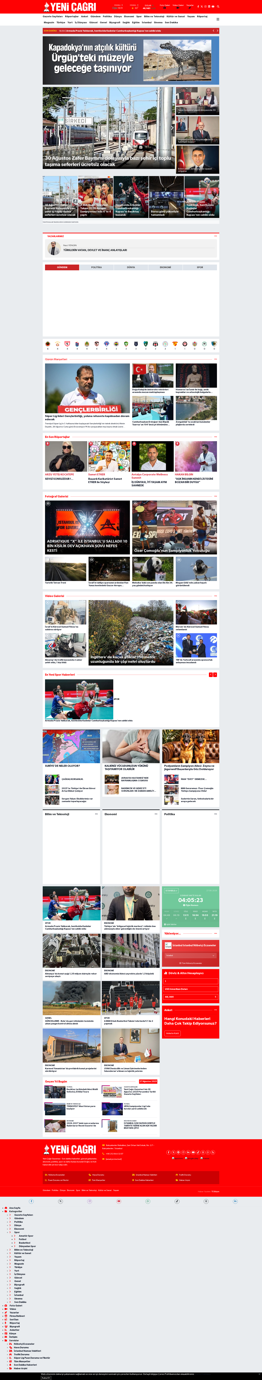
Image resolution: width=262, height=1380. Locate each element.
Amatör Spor (26, 1236)
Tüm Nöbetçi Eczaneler (192, 963)
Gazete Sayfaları (53, 16)
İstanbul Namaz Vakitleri (146, 1175)
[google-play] (191, 1158)
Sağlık (126, 22)
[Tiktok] (198, 1152)
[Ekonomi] (156, 814)
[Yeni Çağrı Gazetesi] (70, 7)
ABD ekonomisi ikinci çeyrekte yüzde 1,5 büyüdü (129, 974)
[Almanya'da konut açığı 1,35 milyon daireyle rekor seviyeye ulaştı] (72, 951)
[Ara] (218, 7)
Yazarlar (14, 1312)
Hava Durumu (98, 1175)
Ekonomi (129, 16)
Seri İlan (13, 1319)
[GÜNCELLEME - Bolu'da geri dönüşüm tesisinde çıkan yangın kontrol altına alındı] (72, 998)
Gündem (95, 16)
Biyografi (114, 22)
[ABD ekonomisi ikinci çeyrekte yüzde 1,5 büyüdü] (131, 951)
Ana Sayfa (14, 1208)
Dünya (118, 16)
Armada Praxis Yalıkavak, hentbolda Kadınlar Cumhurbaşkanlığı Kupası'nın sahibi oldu (89, 721)
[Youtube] (193, 1152)
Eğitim (136, 22)
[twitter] (60, 1201)
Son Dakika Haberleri (144, 1180)
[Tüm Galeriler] (215, 496)
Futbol (22, 1239)
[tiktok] (177, 1201)
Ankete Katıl (172, 1033)
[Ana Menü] (218, 20)
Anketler (14, 1330)
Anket (84, 16)
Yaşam (191, 16)
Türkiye (60, 22)
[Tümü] (215, 437)
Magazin (49, 22)
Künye (12, 1333)
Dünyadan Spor (27, 1246)
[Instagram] (183, 1152)
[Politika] (215, 814)
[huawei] (205, 1158)
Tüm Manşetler (98, 1180)
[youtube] (118, 1201)
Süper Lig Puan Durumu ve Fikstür (32, 1358)
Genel (103, 22)
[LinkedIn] (188, 1152)
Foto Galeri (15, 1305)
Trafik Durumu (185, 1175)
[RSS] (213, 1152)
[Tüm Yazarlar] (215, 236)
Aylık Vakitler (171, 924)
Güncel (93, 22)
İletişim (13, 1337)
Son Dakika (171, 22)
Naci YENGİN (70, 245)
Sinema (158, 22)
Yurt (70, 22)
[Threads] (203, 1152)
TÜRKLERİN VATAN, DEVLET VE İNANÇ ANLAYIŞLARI (95, 250)
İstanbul (147, 22)
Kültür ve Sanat (176, 16)
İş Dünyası (81, 22)
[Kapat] (260, 1374)
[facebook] (31, 1201)
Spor (139, 16)
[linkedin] (235, 1201)
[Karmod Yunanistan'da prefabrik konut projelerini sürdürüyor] (72, 1046)
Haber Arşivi (184, 1180)
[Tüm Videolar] (215, 596)
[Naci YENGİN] (54, 248)
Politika (107, 16)
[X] (173, 1152)
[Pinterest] (178, 1152)
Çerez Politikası (203, 1374)
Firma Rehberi (17, 1316)
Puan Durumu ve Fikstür (58, 1180)
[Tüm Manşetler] (215, 359)
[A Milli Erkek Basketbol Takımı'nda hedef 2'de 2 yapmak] (131, 998)
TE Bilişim (215, 1192)
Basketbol (24, 1243)
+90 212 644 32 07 (114, 1154)
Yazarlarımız (55, 236)
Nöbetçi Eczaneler (56, 1175)
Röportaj (202, 16)
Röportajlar (72, 16)
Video (12, 1309)
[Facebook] (168, 1152)
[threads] (206, 1201)
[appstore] (177, 1158)
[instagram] (89, 1201)
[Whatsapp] (208, 1152)
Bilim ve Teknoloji (154, 16)
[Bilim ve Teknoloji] (96, 814)
